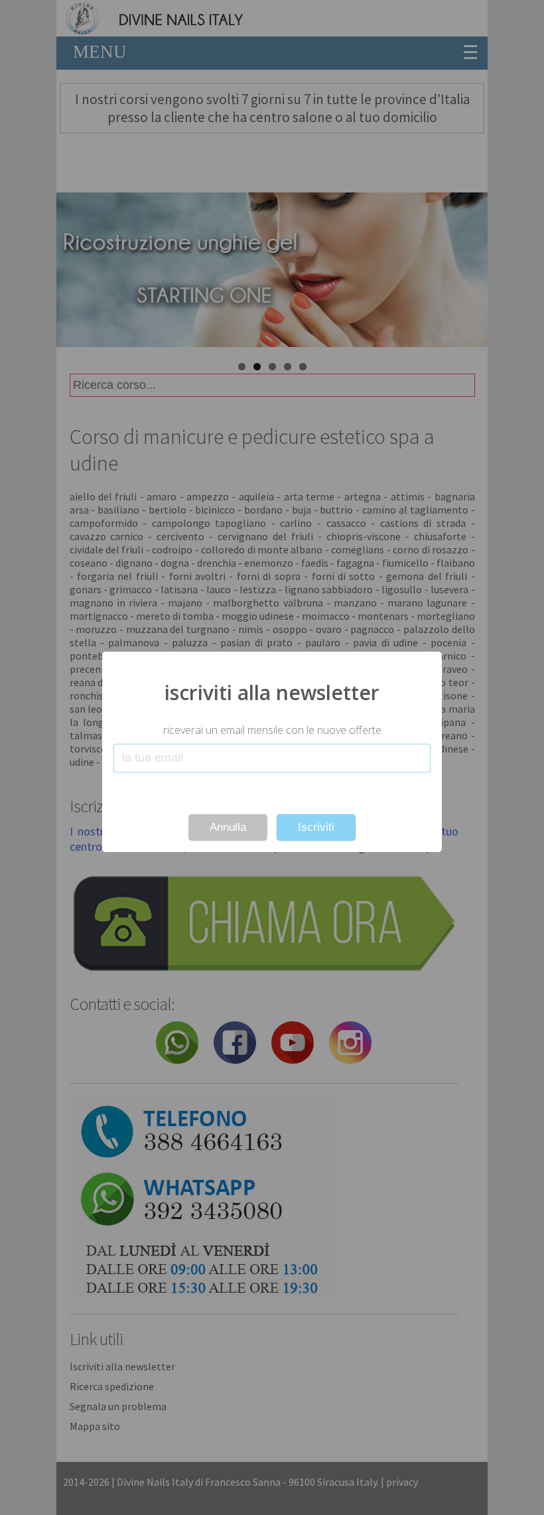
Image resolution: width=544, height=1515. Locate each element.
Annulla (228, 827)
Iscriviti (316, 827)
